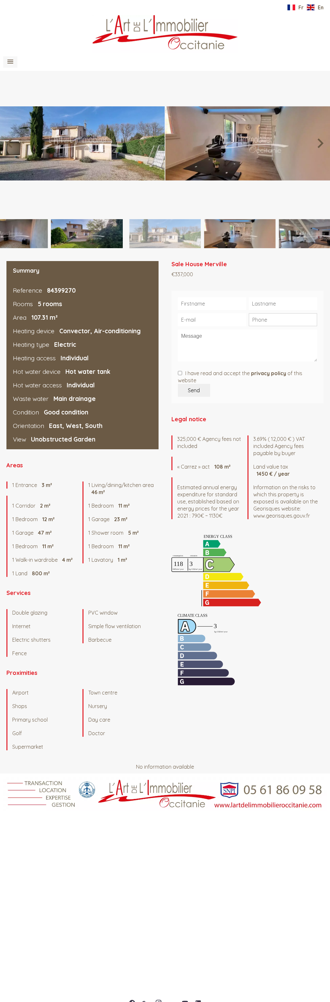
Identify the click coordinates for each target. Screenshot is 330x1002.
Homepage (165, 34)
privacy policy (268, 373)
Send (194, 390)
